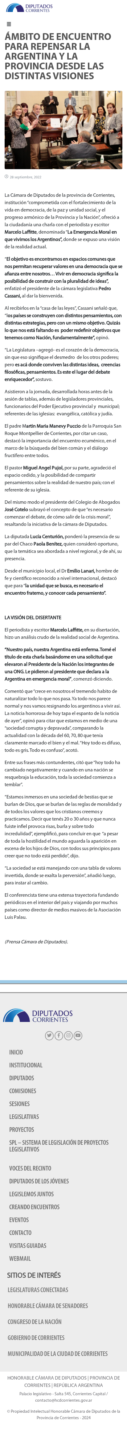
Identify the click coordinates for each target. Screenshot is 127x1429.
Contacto (20, 1233)
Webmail (20, 1259)
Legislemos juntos (31, 1194)
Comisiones (22, 1091)
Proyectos (21, 1130)
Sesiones (19, 1104)
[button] (8, 23)
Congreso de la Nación (35, 1322)
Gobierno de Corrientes (36, 1338)
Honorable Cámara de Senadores (48, 1306)
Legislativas (24, 1117)
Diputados (21, 1078)
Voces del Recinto (30, 1168)
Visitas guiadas (27, 1246)
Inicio (16, 1052)
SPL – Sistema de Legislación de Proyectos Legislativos (59, 1146)
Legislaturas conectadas (38, 1290)
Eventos (19, 1220)
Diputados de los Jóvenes (39, 1181)
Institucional (26, 1065)
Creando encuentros (34, 1207)
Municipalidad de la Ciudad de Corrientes (58, 1354)
